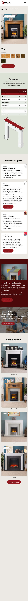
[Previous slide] (4, 28)
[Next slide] (23, 28)
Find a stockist (7, 300)
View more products (14, 482)
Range (5, 9)
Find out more (8, 206)
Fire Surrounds (12, 9)
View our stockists (8, 66)
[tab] (13, 42)
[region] (14, 102)
